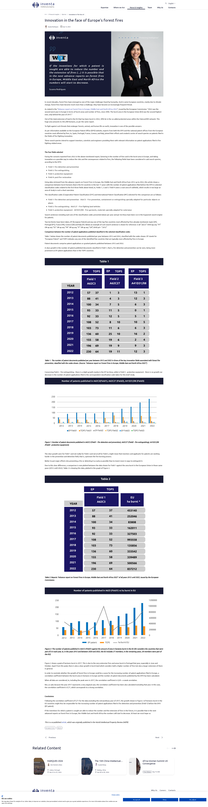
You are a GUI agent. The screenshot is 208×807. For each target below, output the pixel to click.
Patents (59, 728)
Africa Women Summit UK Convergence (155, 762)
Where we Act (119, 7)
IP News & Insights (54, 14)
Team (150, 7)
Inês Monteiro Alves (56, 765)
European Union (50, 728)
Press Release (147, 772)
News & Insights (136, 7)
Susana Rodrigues (53, 27)
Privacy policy (116, 794)
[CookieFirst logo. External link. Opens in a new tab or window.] (2, 796)
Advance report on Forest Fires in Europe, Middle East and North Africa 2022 (87, 109)
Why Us (160, 7)
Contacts (172, 7)
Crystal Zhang (102, 765)
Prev (168, 748)
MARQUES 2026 (55, 761)
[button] (171, 3)
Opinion (64, 14)
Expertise (104, 7)
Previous (52, 737)
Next (157, 737)
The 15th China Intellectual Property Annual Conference (109, 761)
